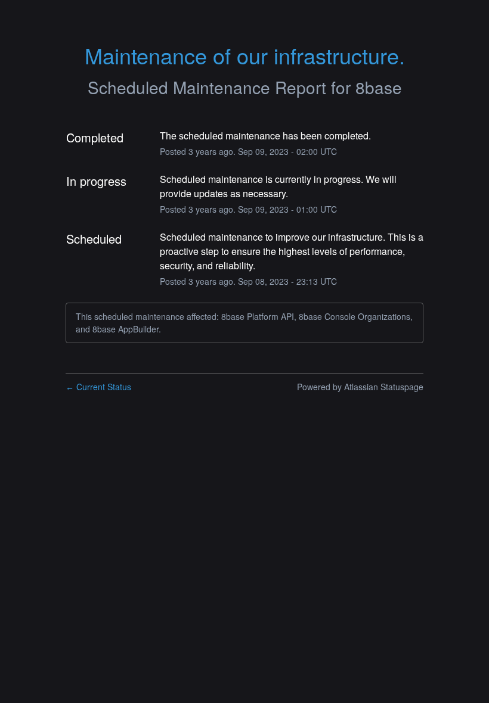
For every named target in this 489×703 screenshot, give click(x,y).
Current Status (98, 387)
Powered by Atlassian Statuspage (360, 387)
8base (378, 87)
